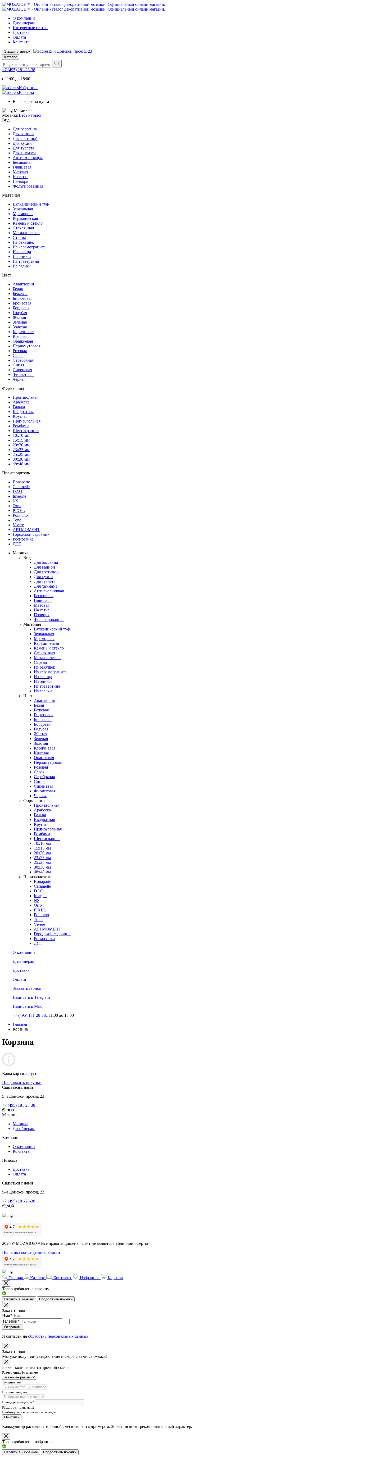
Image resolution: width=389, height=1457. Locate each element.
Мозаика (20, 1124)
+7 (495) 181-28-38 (18, 69)
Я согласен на (45, 1336)
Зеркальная (23, 209)
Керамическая (25, 218)
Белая (18, 289)
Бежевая (20, 293)
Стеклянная (23, 228)
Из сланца (22, 251)
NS (15, 501)
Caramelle (21, 486)
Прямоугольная (26, 421)
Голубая (20, 312)
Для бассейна (25, 129)
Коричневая (23, 331)
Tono (17, 520)
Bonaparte (21, 482)
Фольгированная (28, 186)
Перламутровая (26, 346)
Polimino (20, 515)
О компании (24, 18)
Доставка (21, 32)
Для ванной (23, 133)
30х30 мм (21, 459)
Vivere (18, 525)
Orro (17, 505)
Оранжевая (23, 341)
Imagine (19, 496)
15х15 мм (21, 440)
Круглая (20, 416)
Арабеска (21, 402)
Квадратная (23, 411)
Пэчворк (20, 181)
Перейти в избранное (21, 1452)
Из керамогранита (29, 247)
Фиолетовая (23, 374)
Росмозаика (23, 539)
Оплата (19, 37)
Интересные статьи (30, 27)
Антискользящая (28, 157)
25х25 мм (21, 454)
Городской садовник (31, 534)
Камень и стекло (28, 223)
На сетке (20, 176)
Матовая (20, 172)
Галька (19, 407)
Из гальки (22, 266)
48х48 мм (21, 464)
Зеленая (20, 322)
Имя (7, 1315)
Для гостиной (25, 138)
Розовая (20, 350)
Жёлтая (19, 317)
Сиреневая (22, 369)
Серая (18, 355)
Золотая (20, 327)
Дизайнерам (24, 23)
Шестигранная (26, 430)
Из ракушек (23, 242)
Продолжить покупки (22, 1082)
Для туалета (23, 148)
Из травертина (26, 261)
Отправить (12, 1327)
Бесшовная (22, 162)
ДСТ (17, 544)
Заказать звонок (17, 51)
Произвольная (25, 397)
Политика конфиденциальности (31, 1252)
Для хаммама (24, 153)
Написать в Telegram (31, 997)
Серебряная (23, 360)
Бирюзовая (22, 298)
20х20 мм (21, 445)
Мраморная (23, 213)
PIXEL (19, 510)
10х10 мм (21, 435)
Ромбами (21, 426)
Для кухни (22, 143)
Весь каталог (30, 115)
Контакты (21, 42)
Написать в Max (27, 1006)
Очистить (11, 1417)
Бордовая (21, 308)
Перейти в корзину (19, 1299)
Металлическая (26, 232)
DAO (17, 491)
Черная (19, 379)
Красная (20, 336)
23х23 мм (21, 449)
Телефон (11, 1321)
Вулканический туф (31, 204)
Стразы (19, 237)
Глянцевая (22, 167)
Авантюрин (23, 284)
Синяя (18, 365)
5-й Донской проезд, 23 (71, 51)
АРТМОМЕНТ (26, 529)
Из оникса (22, 256)
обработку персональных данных (58, 1336)
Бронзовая (22, 303)
